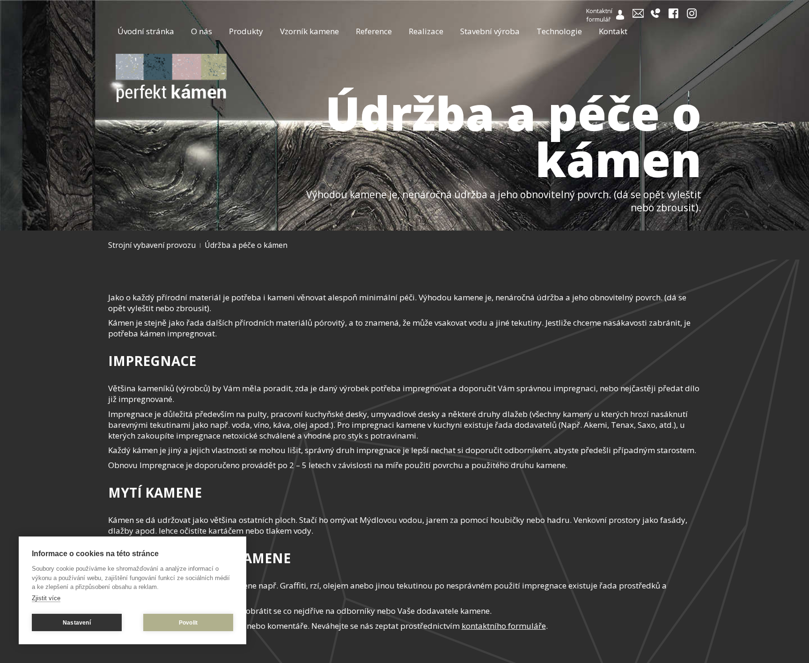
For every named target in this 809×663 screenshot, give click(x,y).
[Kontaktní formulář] (620, 16)
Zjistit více (46, 598)
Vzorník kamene (309, 31)
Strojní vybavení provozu (152, 245)
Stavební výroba (490, 31)
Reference (374, 31)
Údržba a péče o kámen (246, 245)
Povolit (188, 622)
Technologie (559, 31)
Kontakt (613, 31)
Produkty (246, 31)
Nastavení (77, 622)
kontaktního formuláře (504, 625)
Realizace (426, 31)
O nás (201, 31)
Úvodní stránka (146, 31)
